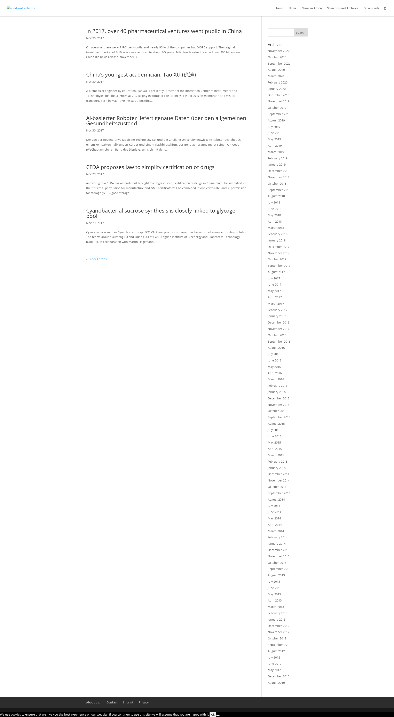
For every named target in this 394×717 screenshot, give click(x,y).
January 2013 (277, 619)
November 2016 (279, 329)
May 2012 (274, 670)
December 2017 (278, 247)
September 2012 (279, 645)
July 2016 (274, 354)
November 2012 (279, 632)
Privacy (144, 702)
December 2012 (278, 626)
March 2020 (276, 76)
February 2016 (277, 386)
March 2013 (276, 607)
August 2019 (276, 120)
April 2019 (275, 146)
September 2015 (279, 417)
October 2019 (277, 108)
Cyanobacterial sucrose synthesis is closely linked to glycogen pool (162, 213)
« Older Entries (96, 259)
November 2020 (279, 51)
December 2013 (278, 550)
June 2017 (274, 284)
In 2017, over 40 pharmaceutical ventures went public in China (164, 31)
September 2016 (279, 341)
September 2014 (279, 493)
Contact (112, 702)
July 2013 (274, 581)
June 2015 (274, 436)
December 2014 (278, 474)
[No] (218, 715)
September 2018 (279, 190)
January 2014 (277, 543)
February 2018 (277, 234)
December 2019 (278, 95)
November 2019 (279, 101)
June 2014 (274, 512)
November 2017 (279, 253)
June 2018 (274, 209)
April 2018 (275, 221)
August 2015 (276, 423)
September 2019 (279, 114)
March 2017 (276, 303)
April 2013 (275, 600)
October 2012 (277, 638)
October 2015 (277, 411)
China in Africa (311, 8)
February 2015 (277, 461)
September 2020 (279, 63)
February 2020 (277, 82)
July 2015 (274, 430)
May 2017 (274, 291)
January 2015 (277, 468)
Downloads (371, 8)
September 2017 (279, 266)
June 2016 (274, 360)
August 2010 (276, 683)
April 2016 (275, 373)
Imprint (128, 702)
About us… (93, 702)
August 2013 (276, 575)
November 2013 (279, 556)
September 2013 (279, 569)
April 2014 (275, 525)
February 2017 (277, 310)
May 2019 (274, 139)
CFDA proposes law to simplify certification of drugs (150, 167)
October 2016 (277, 335)
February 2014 (277, 537)
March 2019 (276, 152)
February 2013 (277, 613)
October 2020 (277, 57)
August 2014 (276, 499)
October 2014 (277, 487)
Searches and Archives (342, 8)
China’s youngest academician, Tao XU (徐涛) (141, 74)
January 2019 (277, 164)
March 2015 (276, 455)
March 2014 (276, 531)
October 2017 (277, 259)
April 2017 (275, 297)
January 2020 (277, 89)
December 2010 (278, 676)
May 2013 (274, 594)
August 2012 (276, 651)
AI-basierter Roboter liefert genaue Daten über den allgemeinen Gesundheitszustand (166, 120)
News (292, 8)
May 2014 (274, 518)
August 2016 (276, 348)
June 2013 (274, 588)
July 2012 (274, 657)
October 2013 (277, 563)
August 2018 (276, 196)
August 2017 (276, 272)
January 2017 (277, 316)
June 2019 (274, 133)
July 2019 (274, 127)
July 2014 (274, 506)
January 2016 (277, 392)
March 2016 (276, 379)
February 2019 (277, 158)
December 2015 (278, 398)
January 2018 (277, 240)
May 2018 (274, 215)
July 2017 (274, 278)
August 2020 (276, 70)
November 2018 (279, 177)
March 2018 (276, 228)
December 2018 (278, 171)
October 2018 (277, 183)
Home (279, 8)
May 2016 (274, 367)
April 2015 (275, 449)
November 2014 (279, 480)
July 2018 (274, 202)
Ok (213, 714)
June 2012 (274, 664)
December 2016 (278, 322)
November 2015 (279, 405)
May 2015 (274, 442)
